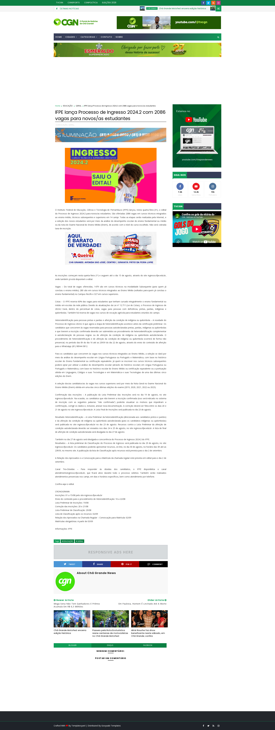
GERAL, (71, 125)
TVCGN (59, 2)
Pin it (129, 564)
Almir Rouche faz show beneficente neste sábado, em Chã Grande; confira (148, 633)
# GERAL (79, 541)
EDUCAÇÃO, (63, 125)
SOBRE (119, 37)
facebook (147, 645)
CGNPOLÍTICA (91, 2)
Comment (157, 564)
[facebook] (203, 3)
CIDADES (70, 37)
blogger (72, 645)
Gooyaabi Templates (111, 725)
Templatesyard (78, 725)
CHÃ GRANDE (129, 8)
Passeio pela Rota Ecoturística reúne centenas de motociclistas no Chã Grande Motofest (110, 633)
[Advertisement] (137, 78)
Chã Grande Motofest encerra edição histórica (159, 8)
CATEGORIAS (87, 37)
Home (58, 37)
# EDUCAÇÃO (67, 541)
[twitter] (208, 3)
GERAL (78, 105)
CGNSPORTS (74, 2)
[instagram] (218, 3)
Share (100, 564)
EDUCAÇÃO (68, 105)
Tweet (72, 564)
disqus (110, 645)
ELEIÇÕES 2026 (109, 2)
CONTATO (106, 37)
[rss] (213, 3)
